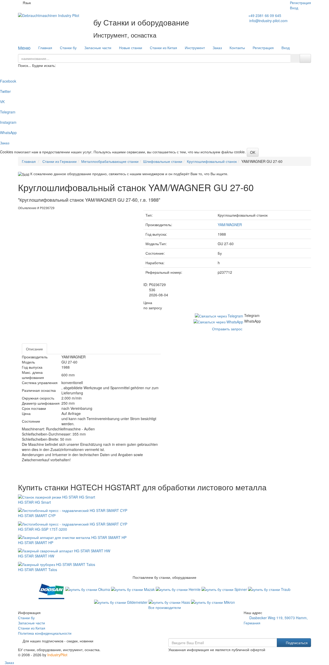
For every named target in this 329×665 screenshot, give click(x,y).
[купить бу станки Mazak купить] (133, 588)
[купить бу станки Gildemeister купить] (121, 601)
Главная (45, 47)
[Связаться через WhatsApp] (219, 321)
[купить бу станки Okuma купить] (88, 588)
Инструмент (195, 47)
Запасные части (97, 47)
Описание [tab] (34, 348)
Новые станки (130, 47)
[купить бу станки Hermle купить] (179, 588)
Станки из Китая (163, 47)
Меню (24, 47)
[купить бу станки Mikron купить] (213, 601)
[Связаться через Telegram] (219, 315)
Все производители (164, 607)
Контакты (237, 47)
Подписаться (296, 642)
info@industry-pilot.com (268, 20)
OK (252, 152)
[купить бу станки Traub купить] (269, 588)
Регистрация (300, 2)
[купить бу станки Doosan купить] (52, 588)
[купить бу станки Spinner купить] (225, 588)
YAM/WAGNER (230, 224)
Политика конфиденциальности (44, 633)
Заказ (217, 47)
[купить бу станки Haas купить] (170, 601)
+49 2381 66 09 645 (264, 15)
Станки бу (68, 47)
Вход (294, 7)
